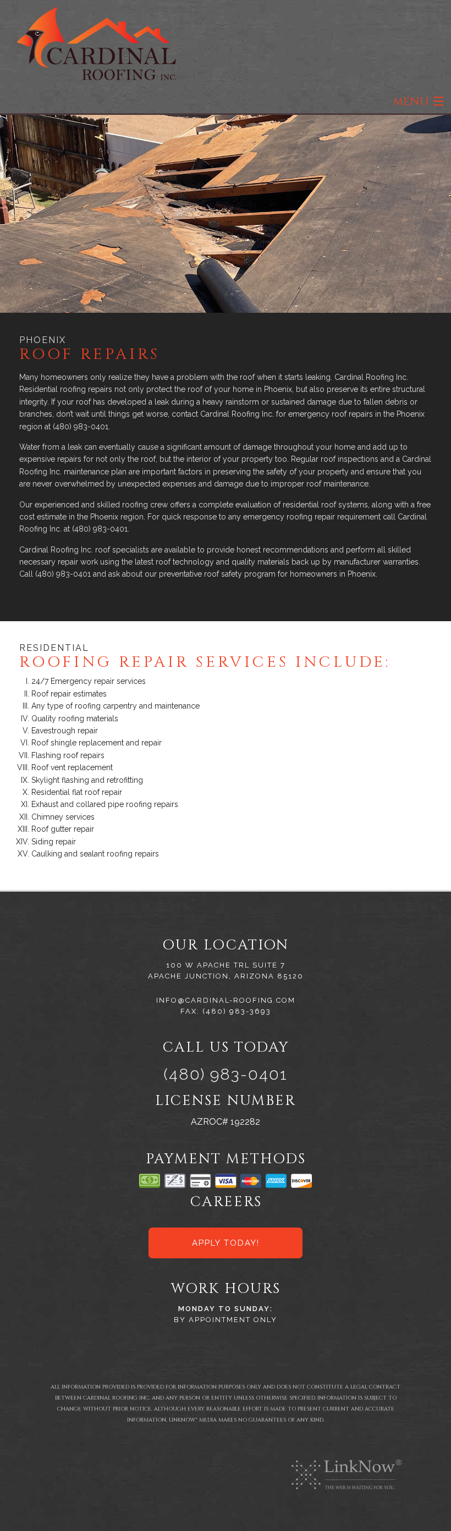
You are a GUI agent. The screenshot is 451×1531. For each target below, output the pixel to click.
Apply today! (226, 1243)
